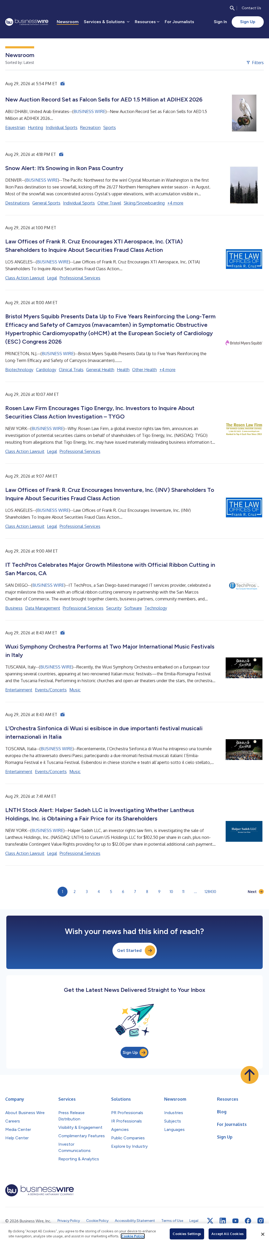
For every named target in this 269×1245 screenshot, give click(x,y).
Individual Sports (61, 127)
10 (171, 891)
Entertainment (18, 689)
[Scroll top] (249, 1075)
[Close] (262, 1234)
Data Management (42, 608)
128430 (210, 891)
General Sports (46, 203)
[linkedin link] (223, 1221)
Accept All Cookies (227, 1234)
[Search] (232, 8)
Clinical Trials (71, 369)
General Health (100, 369)
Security (114, 608)
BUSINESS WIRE (89, 111)
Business (14, 608)
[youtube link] (235, 1220)
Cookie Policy (132, 1236)
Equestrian (15, 127)
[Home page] (26, 22)
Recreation (90, 127)
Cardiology (46, 369)
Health (123, 369)
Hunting (35, 127)
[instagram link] (260, 1221)
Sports (109, 127)
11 (183, 891)
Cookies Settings (187, 1234)
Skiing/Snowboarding (144, 203)
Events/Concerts (51, 689)
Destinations (17, 203)
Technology (155, 608)
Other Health (144, 369)
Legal (52, 277)
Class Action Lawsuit (24, 277)
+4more (175, 203)
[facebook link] (248, 1221)
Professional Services (80, 277)
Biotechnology (19, 369)
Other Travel (109, 203)
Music (75, 689)
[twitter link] (210, 1221)
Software (133, 608)
